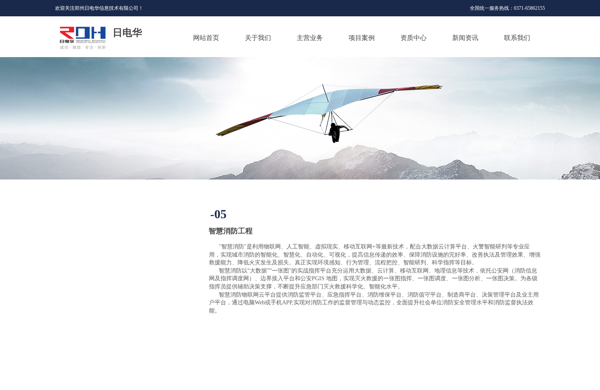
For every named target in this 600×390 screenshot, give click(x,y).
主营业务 (310, 37)
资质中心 (413, 37)
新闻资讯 (465, 37)
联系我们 (517, 37)
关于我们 (258, 37)
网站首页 (206, 37)
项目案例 (362, 37)
